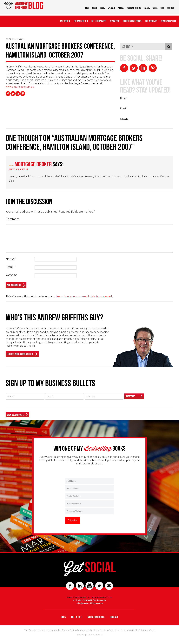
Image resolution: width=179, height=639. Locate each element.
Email (11, 267)
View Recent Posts (15, 414)
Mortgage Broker (33, 164)
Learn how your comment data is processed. (84, 296)
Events (147, 8)
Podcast (121, 8)
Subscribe (130, 396)
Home (87, 8)
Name (11, 259)
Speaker (111, 8)
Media (155, 8)
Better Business (98, 21)
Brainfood (114, 21)
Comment (12, 219)
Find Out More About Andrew (20, 353)
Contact (170, 8)
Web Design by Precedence (89, 634)
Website (11, 275)
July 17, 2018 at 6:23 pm (18, 169)
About (94, 8)
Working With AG (134, 8)
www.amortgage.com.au (20, 86)
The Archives (151, 21)
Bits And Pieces (81, 21)
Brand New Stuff (168, 21)
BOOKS (102, 8)
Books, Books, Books (132, 21)
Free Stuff (76, 617)
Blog (162, 8)
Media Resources (96, 617)
